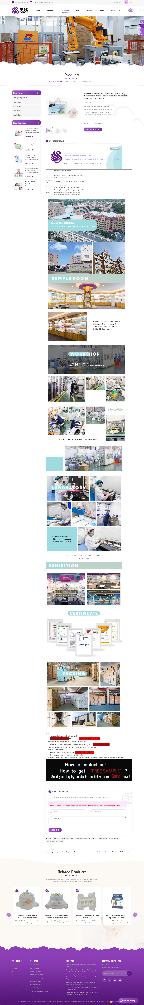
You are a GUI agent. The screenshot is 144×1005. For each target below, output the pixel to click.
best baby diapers (35, 965)
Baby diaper (60, 81)
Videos (89, 10)
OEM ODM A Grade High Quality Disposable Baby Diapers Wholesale (117, 916)
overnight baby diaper (36, 988)
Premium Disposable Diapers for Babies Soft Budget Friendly (81, 966)
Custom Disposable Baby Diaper (85, 838)
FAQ (77, 10)
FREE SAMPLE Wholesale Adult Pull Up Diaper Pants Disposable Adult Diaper (31, 171)
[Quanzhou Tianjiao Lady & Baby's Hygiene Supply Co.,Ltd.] (20, 10)
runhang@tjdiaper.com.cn (45, 2)
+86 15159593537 (23, 2)
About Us (50, 10)
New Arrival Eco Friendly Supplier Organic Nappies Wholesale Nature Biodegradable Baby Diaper (31, 144)
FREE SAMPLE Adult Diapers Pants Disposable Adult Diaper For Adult (31, 184)
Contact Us (115, 10)
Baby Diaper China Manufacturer (108, 838)
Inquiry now (92, 129)
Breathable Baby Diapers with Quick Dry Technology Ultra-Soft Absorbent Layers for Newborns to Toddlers (81, 971)
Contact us (15, 978)
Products (65, 10)
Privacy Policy (104, 1002)
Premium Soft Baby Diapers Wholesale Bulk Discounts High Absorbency (81, 988)
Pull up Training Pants (36, 975)
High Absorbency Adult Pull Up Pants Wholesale (87, 916)
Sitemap (92, 1002)
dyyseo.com (81, 1002)
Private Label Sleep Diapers (55, 842)
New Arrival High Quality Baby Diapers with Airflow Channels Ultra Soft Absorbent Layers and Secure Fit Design (81, 977)
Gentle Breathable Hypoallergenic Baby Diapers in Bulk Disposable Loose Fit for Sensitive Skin (82, 993)
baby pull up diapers (36, 971)
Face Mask (17, 102)
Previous (9, 915)
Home (37, 10)
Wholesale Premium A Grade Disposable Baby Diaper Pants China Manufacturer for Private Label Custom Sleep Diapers (85, 805)
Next (135, 915)
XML (97, 1002)
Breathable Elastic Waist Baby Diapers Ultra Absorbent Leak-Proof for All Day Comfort (81, 983)
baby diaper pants (35, 985)
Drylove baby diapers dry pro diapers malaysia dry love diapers (27, 916)
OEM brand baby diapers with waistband (57, 916)
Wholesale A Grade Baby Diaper (63, 838)
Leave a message (129, 1001)
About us (14, 965)
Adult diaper (17, 115)
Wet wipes (17, 106)
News (102, 10)
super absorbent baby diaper (38, 978)
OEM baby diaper (35, 968)
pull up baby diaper (36, 981)
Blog (13, 975)
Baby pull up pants (20, 98)
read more (28, 137)
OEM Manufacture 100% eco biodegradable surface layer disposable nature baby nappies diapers (32, 131)
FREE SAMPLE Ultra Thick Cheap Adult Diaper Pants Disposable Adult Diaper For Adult (31, 157)
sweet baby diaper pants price (39, 991)
